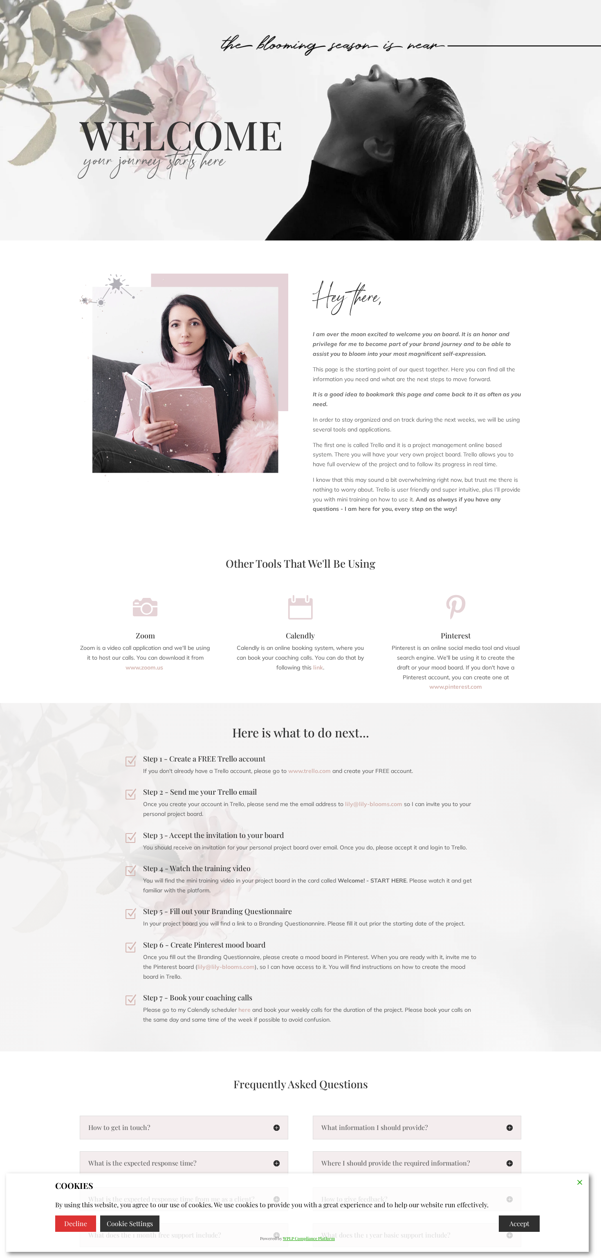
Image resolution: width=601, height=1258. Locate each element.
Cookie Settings (130, 1223)
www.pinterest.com (455, 686)
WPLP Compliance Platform (309, 1238)
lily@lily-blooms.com (226, 966)
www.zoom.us (144, 667)
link (318, 667)
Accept (519, 1223)
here (244, 1009)
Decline (75, 1223)
